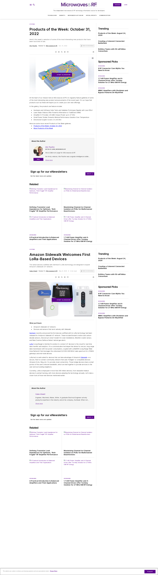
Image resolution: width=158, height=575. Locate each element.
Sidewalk (84, 357)
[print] (93, 52)
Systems (32, 24)
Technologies (52, 15)
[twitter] (62, 52)
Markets (62, 15)
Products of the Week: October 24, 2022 (48, 126)
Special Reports (91, 15)
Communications (104, 15)
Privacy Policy (53, 571)
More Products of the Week (43, 128)
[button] (30, 5)
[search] (34, 5)
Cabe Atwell (33, 271)
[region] (79, 571)
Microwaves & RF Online (75, 15)
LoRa (31, 344)
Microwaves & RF (51, 46)
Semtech (32, 333)
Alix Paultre (33, 46)
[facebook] (56, 52)
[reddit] (65, 52)
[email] (68, 52)
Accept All (150, 571)
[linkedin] (59, 52)
